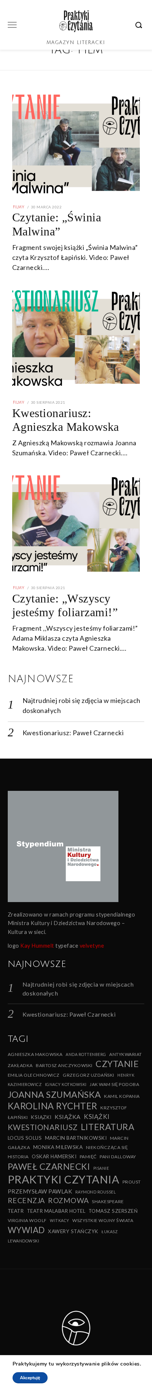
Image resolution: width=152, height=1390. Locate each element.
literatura (107, 1127)
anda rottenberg (86, 1054)
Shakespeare (108, 1201)
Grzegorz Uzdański (88, 1075)
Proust (131, 1182)
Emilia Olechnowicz (34, 1075)
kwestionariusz (43, 1127)
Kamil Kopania (122, 1096)
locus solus (25, 1138)
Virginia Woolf (27, 1220)
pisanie (101, 1168)
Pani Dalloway (118, 1156)
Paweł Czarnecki (49, 1166)
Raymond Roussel (95, 1191)
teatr (16, 1211)
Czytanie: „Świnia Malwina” (56, 224)
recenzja (26, 1200)
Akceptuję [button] (30, 1378)
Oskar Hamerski (54, 1156)
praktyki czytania (64, 1179)
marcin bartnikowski (76, 1138)
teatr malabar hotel (56, 1211)
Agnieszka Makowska (35, 1054)
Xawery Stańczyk (73, 1231)
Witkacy (59, 1220)
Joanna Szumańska (54, 1094)
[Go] (139, 24)
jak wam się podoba (114, 1084)
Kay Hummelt (37, 945)
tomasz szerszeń (113, 1211)
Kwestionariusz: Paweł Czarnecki (73, 733)
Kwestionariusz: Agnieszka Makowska (65, 419)
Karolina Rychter (52, 1105)
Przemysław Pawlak (40, 1191)
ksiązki (41, 1117)
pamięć (88, 1156)
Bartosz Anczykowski (64, 1065)
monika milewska (58, 1147)
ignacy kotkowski (66, 1084)
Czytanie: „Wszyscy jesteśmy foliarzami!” (65, 605)
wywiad (26, 1230)
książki (97, 1116)
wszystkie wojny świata (102, 1220)
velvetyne (92, 945)
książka (68, 1116)
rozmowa (68, 1200)
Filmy (19, 207)
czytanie (117, 1064)
